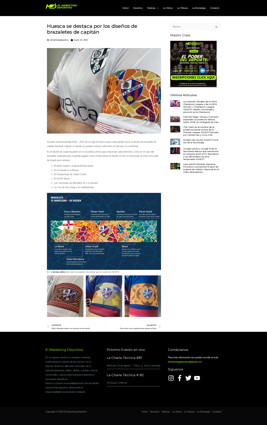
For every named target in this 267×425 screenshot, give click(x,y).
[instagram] (172, 378)
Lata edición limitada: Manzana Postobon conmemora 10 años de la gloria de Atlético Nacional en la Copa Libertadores (201, 168)
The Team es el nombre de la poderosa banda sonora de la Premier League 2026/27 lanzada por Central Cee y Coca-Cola (200, 131)
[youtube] (198, 378)
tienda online (59, 272)
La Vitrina (167, 8)
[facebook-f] (181, 378)
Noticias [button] (151, 8)
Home (126, 8)
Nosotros (138, 8)
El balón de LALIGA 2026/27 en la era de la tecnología (200, 141)
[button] (156, 8)
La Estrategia (199, 8)
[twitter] (189, 378)
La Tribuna (182, 8)
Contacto (214, 8)
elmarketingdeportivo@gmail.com (185, 361)
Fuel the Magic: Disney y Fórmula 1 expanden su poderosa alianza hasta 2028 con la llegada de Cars (201, 119)
